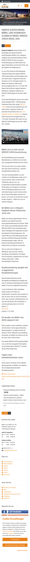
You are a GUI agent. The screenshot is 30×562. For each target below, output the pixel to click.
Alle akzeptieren (15, 539)
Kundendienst (7, 492)
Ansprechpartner (8, 461)
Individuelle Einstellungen (22, 550)
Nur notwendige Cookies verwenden (15, 545)
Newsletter (7, 498)
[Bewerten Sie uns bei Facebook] (15, 511)
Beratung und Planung (10, 487)
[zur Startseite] (7, 6)
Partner (6, 468)
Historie (6, 470)
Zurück (5, 413)
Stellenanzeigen (8, 463)
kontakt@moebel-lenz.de (10, 450)
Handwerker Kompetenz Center (12, 494)
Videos (5, 472)
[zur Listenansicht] (3, 45)
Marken (6, 466)
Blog (5, 489)
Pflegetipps (7, 496)
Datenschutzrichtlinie (7, 531)
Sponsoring (7, 474)
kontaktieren (11, 533)
